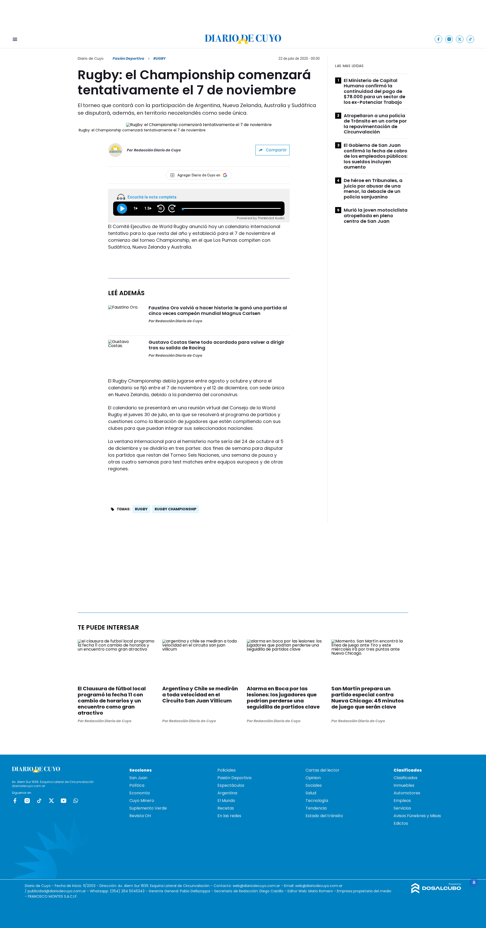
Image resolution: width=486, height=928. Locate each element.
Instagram (27, 801)
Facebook (15, 801)
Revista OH (140, 816)
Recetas (225, 808)
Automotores (407, 793)
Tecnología (317, 800)
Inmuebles (404, 785)
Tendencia (316, 808)
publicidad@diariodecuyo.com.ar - (59, 891)
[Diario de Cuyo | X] (460, 39)
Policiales (226, 770)
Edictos (401, 823)
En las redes (229, 816)
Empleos (402, 800)
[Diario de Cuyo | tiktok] (470, 39)
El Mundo (226, 800)
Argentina (227, 793)
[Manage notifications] (474, 882)
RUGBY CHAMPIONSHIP (175, 509)
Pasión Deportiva (128, 58)
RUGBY (141, 509)
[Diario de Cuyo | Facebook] (438, 39)
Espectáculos (230, 785)
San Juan (138, 778)
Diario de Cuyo (91, 58)
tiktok (39, 801)
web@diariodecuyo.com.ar (256, 885)
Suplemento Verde (148, 808)
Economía (139, 793)
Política (136, 785)
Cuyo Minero (141, 800)
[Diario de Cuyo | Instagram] (449, 39)
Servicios (402, 808)
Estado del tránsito (324, 816)
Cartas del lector (322, 770)
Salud (311, 793)
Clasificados (405, 778)
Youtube (63, 801)
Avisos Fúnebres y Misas (417, 816)
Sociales (314, 785)
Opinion (313, 778)
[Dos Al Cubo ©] (436, 892)
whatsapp (76, 801)
